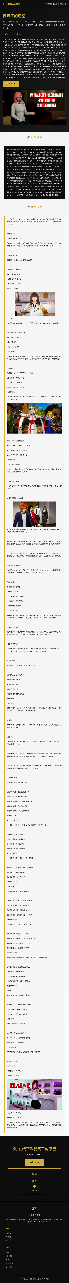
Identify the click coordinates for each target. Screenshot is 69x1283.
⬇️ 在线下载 (11, 84)
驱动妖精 (8, 1252)
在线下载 (63, 4)
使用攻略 (56, 4)
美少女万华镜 (9, 1263)
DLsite (7, 1260)
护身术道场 (9, 1256)
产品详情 (49, 4)
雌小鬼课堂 (9, 1267)
